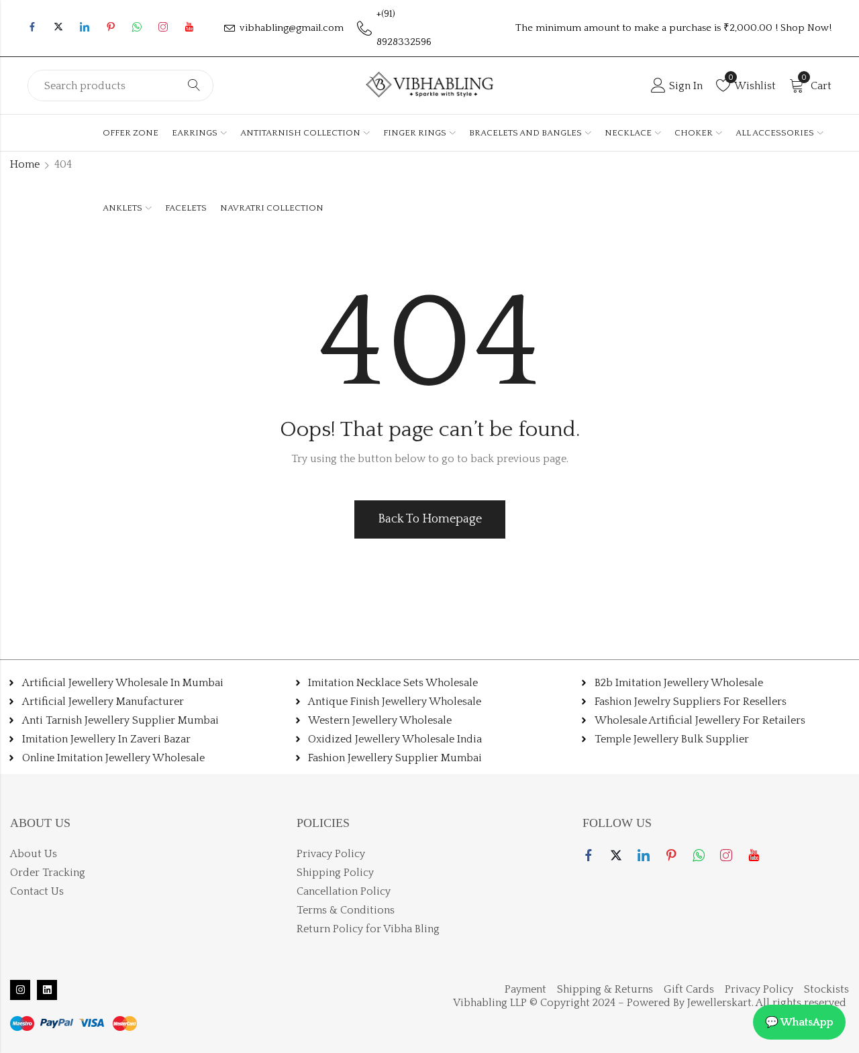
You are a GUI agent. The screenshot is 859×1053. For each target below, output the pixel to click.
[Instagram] (20, 990)
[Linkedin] (47, 990)
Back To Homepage (430, 519)
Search (193, 85)
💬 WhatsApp (799, 1022)
